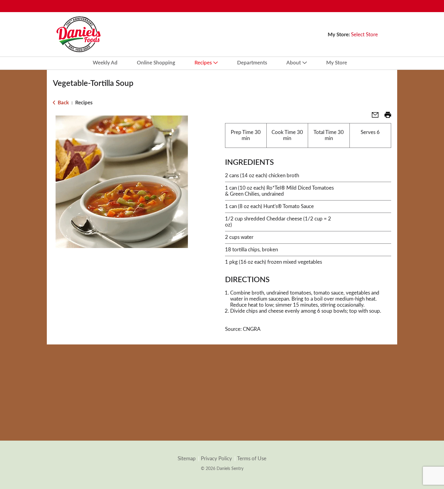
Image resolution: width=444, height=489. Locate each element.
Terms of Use (251, 458)
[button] (372, 116)
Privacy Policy (216, 458)
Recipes (83, 102)
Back (62, 102)
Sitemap (187, 458)
